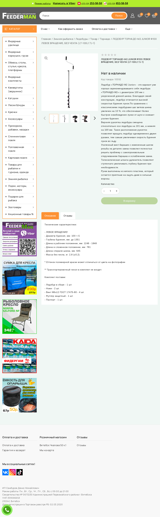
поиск (45, 15)
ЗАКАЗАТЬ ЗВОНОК (7, 510)
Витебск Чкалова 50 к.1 (53, 445)
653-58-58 (117, 3)
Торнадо (105, 39)
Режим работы (43, 3)
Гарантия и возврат (14, 450)
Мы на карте (47, 450)
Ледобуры (82, 39)
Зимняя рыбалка (63, 39)
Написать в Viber (64, 3)
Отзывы (82, 445)
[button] (95, 118)
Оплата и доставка (13, 445)
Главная (46, 39)
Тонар (94, 39)
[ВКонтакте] (5, 472)
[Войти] (132, 16)
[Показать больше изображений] (46, 58)
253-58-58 (91, 3)
